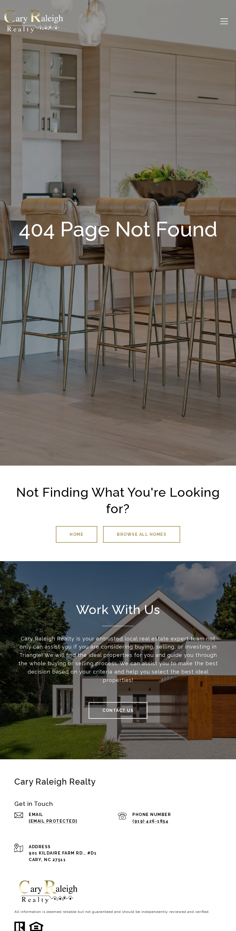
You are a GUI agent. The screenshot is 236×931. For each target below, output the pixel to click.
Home (76, 534)
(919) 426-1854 (150, 821)
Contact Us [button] (118, 710)
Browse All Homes (141, 534)
